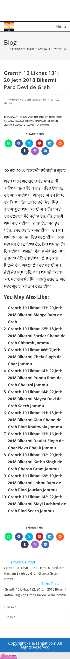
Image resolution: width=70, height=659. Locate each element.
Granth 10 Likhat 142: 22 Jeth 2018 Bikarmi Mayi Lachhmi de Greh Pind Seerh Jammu (37, 503)
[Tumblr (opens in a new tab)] (38, 11)
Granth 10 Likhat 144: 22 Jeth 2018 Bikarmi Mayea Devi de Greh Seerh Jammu (35, 398)
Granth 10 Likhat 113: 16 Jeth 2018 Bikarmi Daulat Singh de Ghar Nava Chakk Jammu (36, 440)
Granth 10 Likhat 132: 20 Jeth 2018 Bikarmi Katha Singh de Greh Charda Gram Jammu (35, 461)
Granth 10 (16, 117)
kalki (59, 117)
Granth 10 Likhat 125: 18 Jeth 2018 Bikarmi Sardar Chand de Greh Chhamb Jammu (37, 335)
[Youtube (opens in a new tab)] (44, 11)
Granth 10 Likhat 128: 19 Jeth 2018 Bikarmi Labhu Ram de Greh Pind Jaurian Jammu (35, 482)
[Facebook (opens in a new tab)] (25, 11)
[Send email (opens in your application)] (51, 11)
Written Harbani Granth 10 (27, 99)
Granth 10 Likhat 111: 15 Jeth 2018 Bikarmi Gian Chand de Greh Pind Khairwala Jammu (35, 419)
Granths (28, 117)
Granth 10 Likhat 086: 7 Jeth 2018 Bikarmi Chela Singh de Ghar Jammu (35, 356)
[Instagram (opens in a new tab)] (32, 11)
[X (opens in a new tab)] (19, 11)
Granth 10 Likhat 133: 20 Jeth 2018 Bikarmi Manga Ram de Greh (35, 314)
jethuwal (50, 117)
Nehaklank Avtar (14, 120)
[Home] (5, 48)
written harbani (39, 124)
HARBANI (39, 117)
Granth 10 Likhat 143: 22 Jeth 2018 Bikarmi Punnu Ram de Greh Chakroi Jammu (35, 377)
